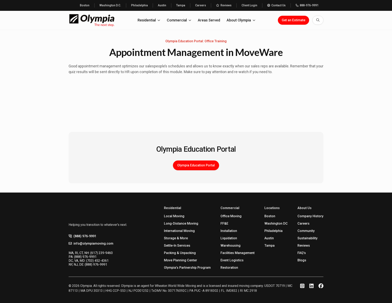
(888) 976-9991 (85, 236)
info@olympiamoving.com (93, 243)
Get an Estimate (293, 20)
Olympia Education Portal (196, 165)
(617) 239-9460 (101, 253)
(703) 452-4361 (97, 261)
